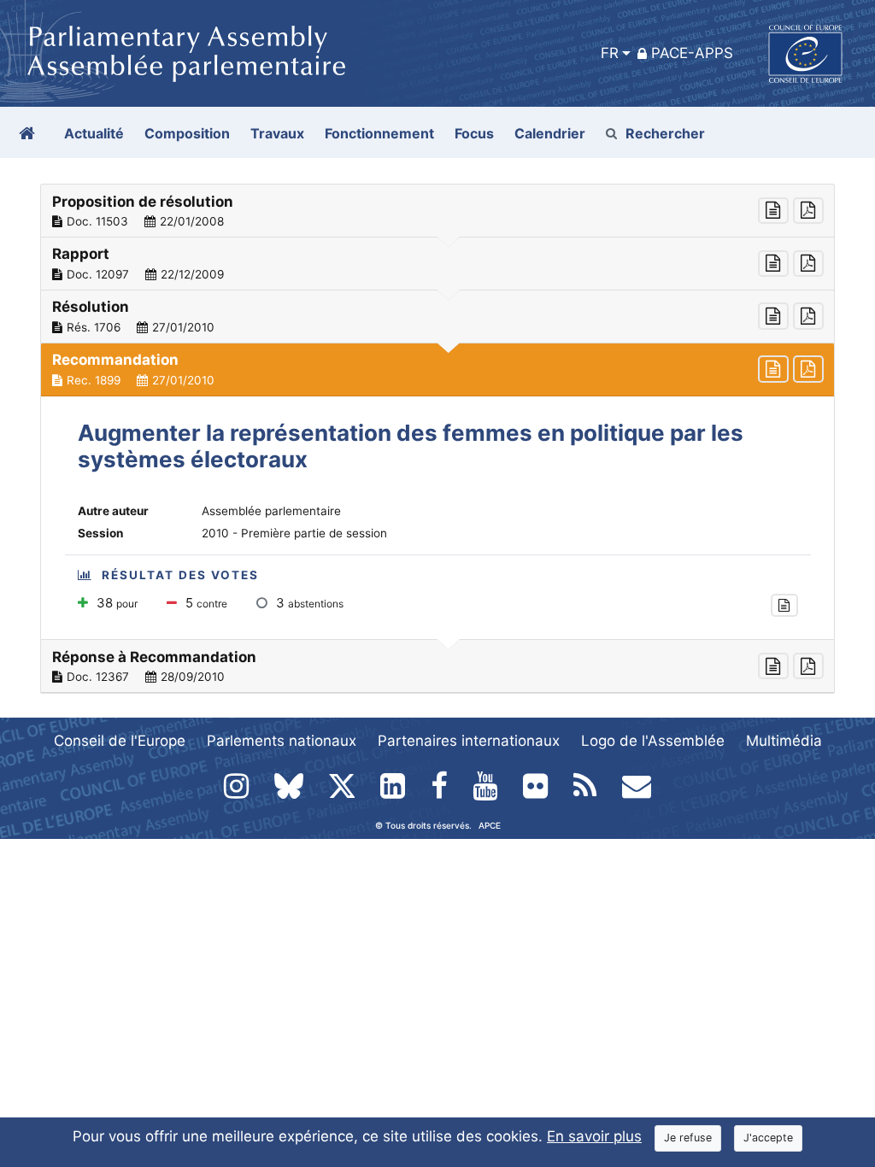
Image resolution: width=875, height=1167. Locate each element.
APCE (490, 825)
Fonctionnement (379, 133)
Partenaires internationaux (469, 740)
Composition (187, 133)
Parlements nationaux (281, 740)
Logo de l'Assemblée (653, 740)
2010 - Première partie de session (294, 533)
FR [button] (610, 53)
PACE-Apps (692, 53)
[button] (437, 211)
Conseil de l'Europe (119, 740)
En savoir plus (594, 1136)
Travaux (277, 133)
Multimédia (784, 740)
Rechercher (665, 133)
